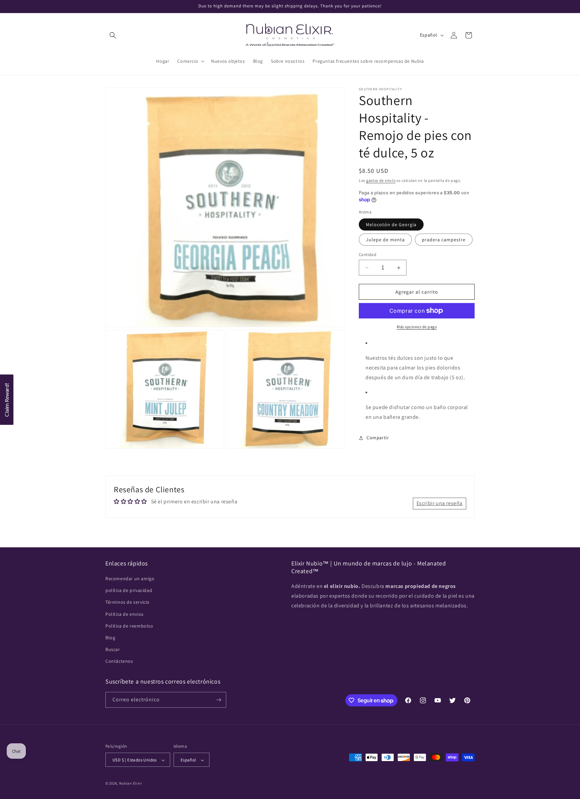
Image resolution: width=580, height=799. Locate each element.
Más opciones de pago (417, 326)
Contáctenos (119, 661)
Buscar (112, 649)
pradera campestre (444, 240)
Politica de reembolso (129, 626)
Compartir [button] (378, 438)
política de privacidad (128, 590)
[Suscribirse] (218, 700)
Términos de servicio (127, 602)
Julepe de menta (385, 240)
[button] (112, 35)
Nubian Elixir (130, 783)
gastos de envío (381, 180)
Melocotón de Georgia (391, 224)
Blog (110, 638)
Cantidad (367, 254)
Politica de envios (124, 614)
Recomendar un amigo (129, 579)
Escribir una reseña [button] (440, 503)
